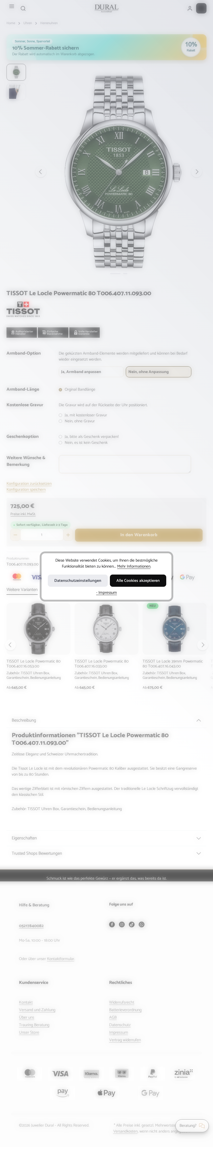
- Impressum (106, 592)
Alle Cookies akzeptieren (138, 580)
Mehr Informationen (133, 566)
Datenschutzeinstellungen (77, 580)
